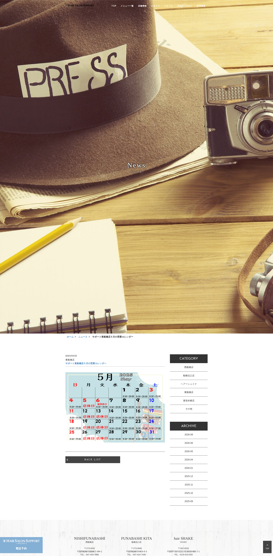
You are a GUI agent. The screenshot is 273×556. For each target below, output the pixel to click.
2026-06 (189, 443)
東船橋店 (188, 392)
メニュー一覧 (127, 6)
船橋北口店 (189, 375)
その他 (188, 409)
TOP (113, 6)
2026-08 (189, 434)
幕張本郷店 (189, 400)
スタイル (168, 6)
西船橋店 (188, 367)
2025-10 (189, 493)
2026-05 (189, 451)
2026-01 (189, 468)
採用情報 (201, 6)
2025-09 (189, 501)
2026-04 (189, 459)
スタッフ (155, 6)
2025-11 (189, 484)
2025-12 (189, 476)
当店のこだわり (185, 6)
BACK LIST (92, 460)
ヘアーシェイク (189, 384)
